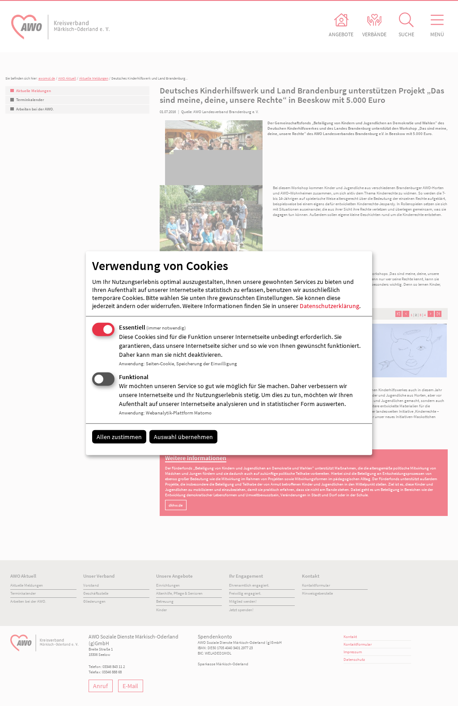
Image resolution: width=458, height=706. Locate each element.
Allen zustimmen (119, 437)
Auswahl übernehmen (183, 437)
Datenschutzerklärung (329, 306)
